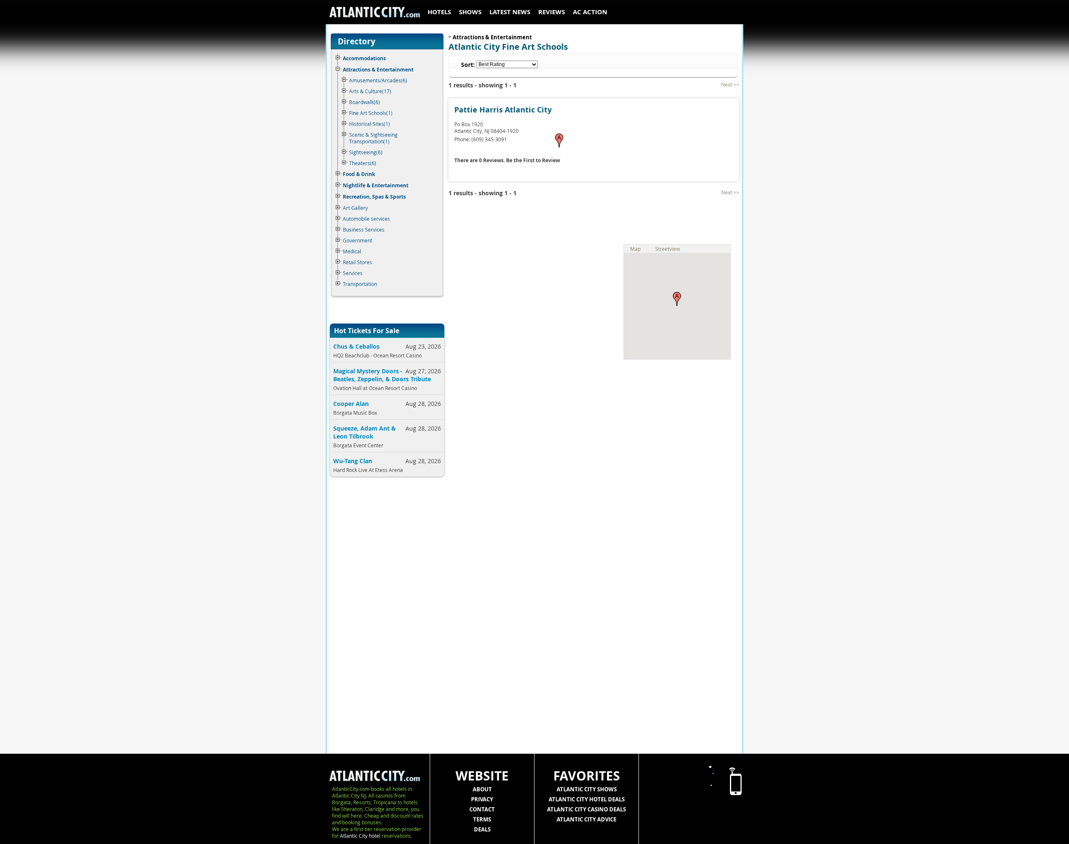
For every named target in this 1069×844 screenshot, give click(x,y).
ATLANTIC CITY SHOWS (587, 789)
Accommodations (364, 58)
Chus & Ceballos (356, 346)
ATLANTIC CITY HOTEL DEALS (587, 799)
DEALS (482, 829)
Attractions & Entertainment (378, 69)
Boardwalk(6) (364, 102)
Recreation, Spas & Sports (374, 196)
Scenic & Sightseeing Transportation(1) (373, 138)
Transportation (360, 283)
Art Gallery (355, 207)
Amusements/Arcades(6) (378, 80)
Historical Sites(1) (369, 123)
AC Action (590, 12)
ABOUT (482, 789)
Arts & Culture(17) (370, 91)
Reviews (551, 12)
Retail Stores (357, 262)
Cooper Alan (351, 404)
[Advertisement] (384, 618)
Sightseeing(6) (366, 152)
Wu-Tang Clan (352, 461)
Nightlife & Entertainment (375, 185)
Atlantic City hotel (360, 835)
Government (357, 240)
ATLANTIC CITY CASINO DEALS (586, 809)
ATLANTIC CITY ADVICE (586, 819)
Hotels (439, 12)
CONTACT (482, 809)
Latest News (509, 12)
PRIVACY (482, 799)
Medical (352, 251)
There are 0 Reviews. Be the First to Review (507, 160)
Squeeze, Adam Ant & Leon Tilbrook (364, 432)
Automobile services (366, 218)
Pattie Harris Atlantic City (503, 110)
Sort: (468, 65)
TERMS (482, 819)
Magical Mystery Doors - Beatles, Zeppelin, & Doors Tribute (382, 375)
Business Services (364, 229)
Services (352, 273)
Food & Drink (359, 174)
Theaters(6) (362, 163)
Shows (470, 12)
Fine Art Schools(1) (371, 113)
